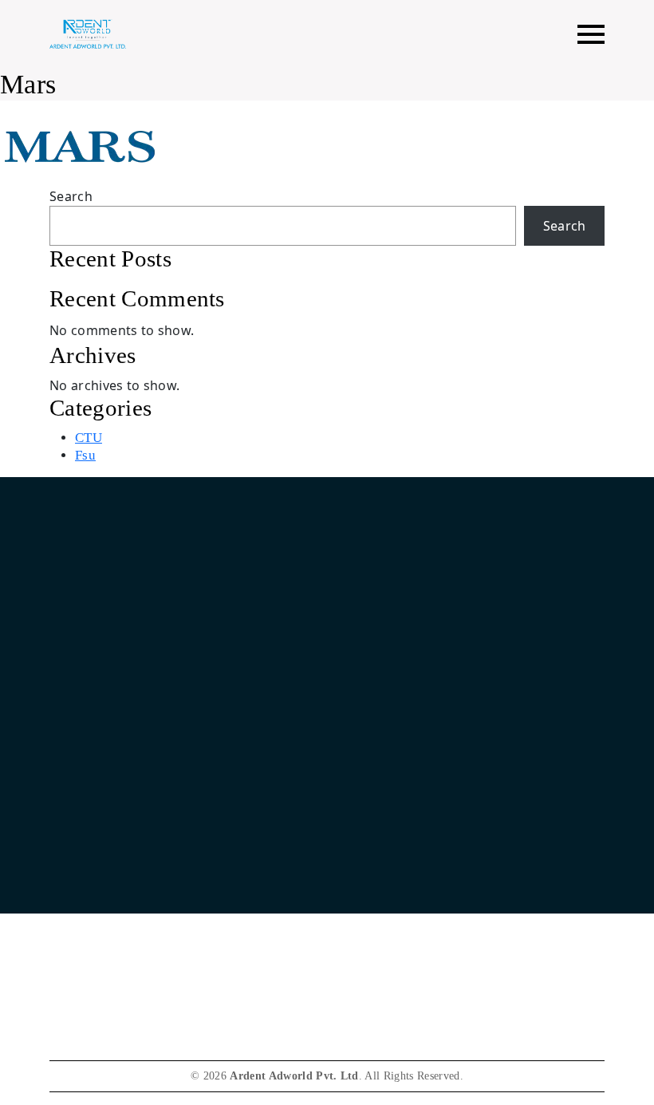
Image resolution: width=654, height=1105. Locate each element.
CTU (88, 437)
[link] (427, 878)
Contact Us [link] (78, 862)
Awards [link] (69, 950)
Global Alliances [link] (419, 775)
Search (71, 196)
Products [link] (398, 686)
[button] (591, 34)
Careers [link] (69, 891)
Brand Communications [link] (437, 716)
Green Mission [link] (88, 921)
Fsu (85, 455)
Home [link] (391, 627)
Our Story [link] (401, 657)
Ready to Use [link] (411, 745)
